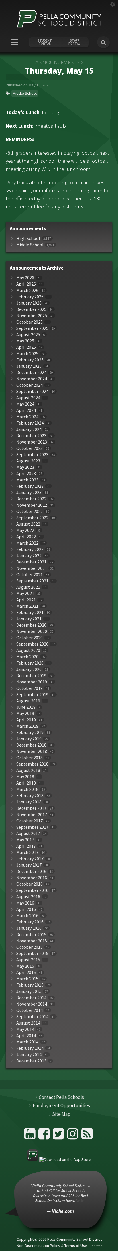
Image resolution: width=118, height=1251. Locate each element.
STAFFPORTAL (74, 42)
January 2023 (29, 492)
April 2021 (26, 600)
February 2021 (30, 612)
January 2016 (29, 928)
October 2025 (29, 322)
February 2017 (30, 858)
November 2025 (31, 315)
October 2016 (29, 884)
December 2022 (31, 498)
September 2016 (32, 890)
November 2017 (31, 814)
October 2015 (29, 947)
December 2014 (31, 997)
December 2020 (31, 625)
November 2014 (31, 1004)
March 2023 (27, 480)
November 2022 (31, 505)
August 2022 (28, 524)
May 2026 (25, 277)
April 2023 (26, 473)
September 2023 (32, 454)
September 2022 (32, 517)
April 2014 (26, 1035)
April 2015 (26, 972)
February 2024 (30, 423)
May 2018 (25, 776)
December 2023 (31, 435)
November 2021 (31, 568)
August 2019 (28, 701)
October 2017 (29, 821)
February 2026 (30, 296)
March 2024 (27, 416)
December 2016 (31, 871)
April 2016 (26, 909)
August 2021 (28, 587)
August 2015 (28, 960)
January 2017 (29, 865)
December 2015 (31, 934)
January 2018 (29, 802)
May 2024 (25, 404)
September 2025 (32, 328)
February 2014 (30, 1048)
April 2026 (26, 284)
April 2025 (26, 347)
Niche (81, 1200)
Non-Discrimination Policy (38, 1245)
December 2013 (31, 1061)
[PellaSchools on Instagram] (73, 1136)
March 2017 (27, 852)
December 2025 (31, 309)
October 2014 (29, 1010)
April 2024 (26, 410)
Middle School (25, 93)
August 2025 (28, 334)
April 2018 (26, 783)
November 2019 (31, 682)
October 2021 (29, 574)
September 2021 (32, 581)
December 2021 (31, 562)
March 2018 (27, 789)
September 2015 (32, 953)
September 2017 (32, 827)
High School (28, 238)
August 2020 (28, 650)
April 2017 (26, 846)
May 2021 (25, 593)
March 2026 (27, 290)
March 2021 (27, 606)
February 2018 (30, 795)
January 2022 (29, 555)
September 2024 (32, 391)
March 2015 (27, 978)
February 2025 (30, 360)
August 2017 (28, 833)
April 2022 (26, 536)
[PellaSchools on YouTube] (30, 1136)
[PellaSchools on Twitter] (59, 1136)
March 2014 (27, 1042)
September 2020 (32, 644)
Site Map (61, 1114)
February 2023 (30, 486)
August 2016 (28, 896)
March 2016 (27, 915)
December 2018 (31, 745)
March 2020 (27, 656)
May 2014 (25, 1029)
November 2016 (31, 877)
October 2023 (29, 448)
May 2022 (25, 530)
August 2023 (28, 461)
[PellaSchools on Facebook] (44, 1136)
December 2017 (31, 808)
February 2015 (30, 985)
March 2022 (27, 543)
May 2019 (25, 713)
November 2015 (31, 941)
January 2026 (29, 303)
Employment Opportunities (61, 1105)
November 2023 (31, 442)
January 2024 (29, 429)
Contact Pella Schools (61, 1097)
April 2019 (26, 720)
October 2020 (29, 637)
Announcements (57, 62)
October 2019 (29, 688)
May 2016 (25, 903)
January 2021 (29, 618)
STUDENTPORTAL (45, 42)
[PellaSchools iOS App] (59, 1159)
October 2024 (29, 385)
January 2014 (29, 1054)
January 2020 (29, 669)
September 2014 (32, 1016)
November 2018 (31, 751)
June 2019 (26, 707)
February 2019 (30, 732)
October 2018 (29, 757)
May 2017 (25, 840)
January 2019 (29, 738)
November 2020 (31, 631)
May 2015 (25, 966)
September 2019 (32, 694)
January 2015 (29, 991)
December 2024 (31, 372)
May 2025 (25, 341)
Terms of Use (75, 1245)
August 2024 (28, 397)
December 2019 (31, 675)
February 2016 (30, 922)
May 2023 (25, 467)
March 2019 (27, 726)
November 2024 (31, 379)
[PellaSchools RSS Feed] (87, 1136)
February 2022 (30, 549)
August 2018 (28, 770)
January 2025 (29, 366)
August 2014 (28, 1023)
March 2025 (27, 353)
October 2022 (29, 511)
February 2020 (30, 663)
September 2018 (32, 764)
